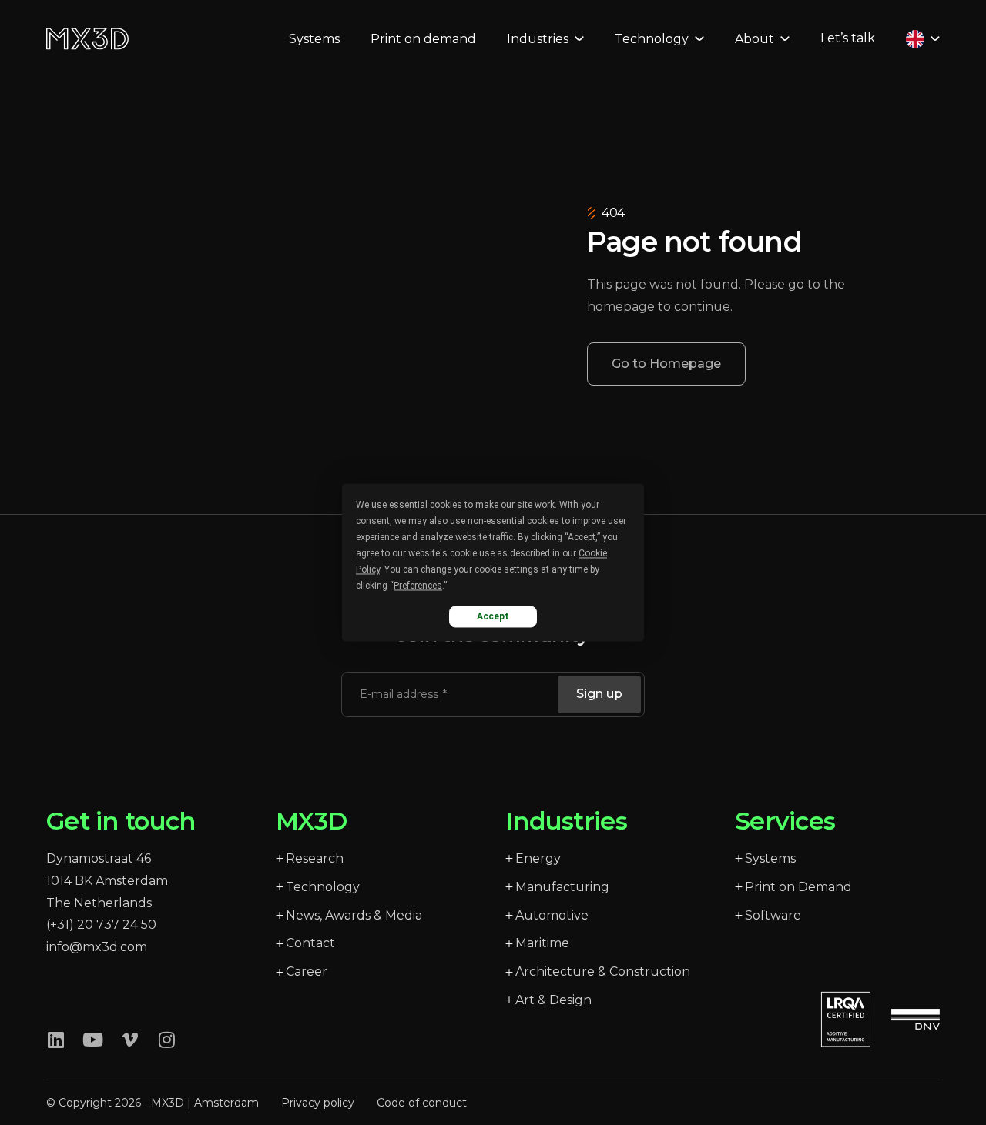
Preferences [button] (418, 585)
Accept (493, 616)
